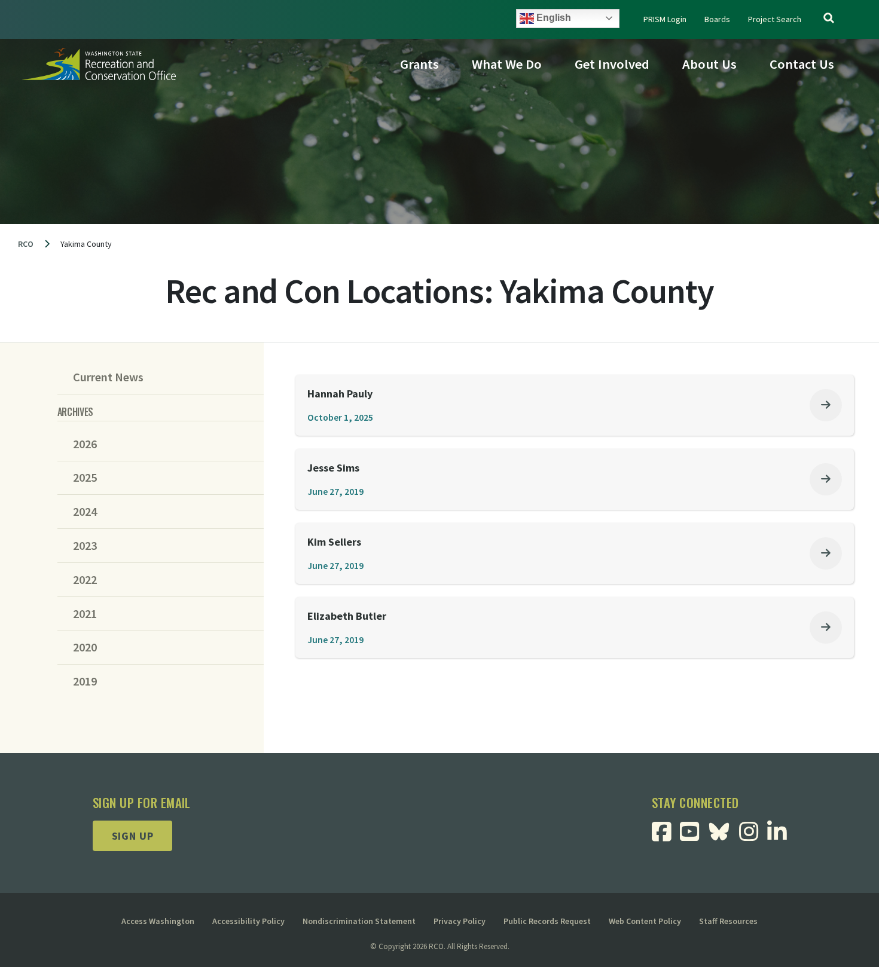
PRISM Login (664, 19)
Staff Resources (728, 921)
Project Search (774, 19)
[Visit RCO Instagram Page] (753, 836)
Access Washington (157, 921)
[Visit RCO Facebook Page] (666, 836)
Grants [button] (419, 64)
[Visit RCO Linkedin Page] (781, 836)
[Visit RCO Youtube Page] (694, 836)
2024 (85, 511)
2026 (85, 444)
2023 (85, 545)
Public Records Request (547, 921)
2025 (85, 477)
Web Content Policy (645, 921)
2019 (85, 681)
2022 (85, 579)
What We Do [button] (507, 64)
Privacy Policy (460, 921)
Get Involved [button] (612, 64)
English (552, 18)
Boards (717, 19)
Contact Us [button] (802, 64)
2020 (85, 647)
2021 (85, 614)
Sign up (133, 836)
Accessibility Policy (248, 921)
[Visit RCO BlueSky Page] (723, 830)
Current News (108, 377)
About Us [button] (709, 64)
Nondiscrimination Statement (359, 921)
